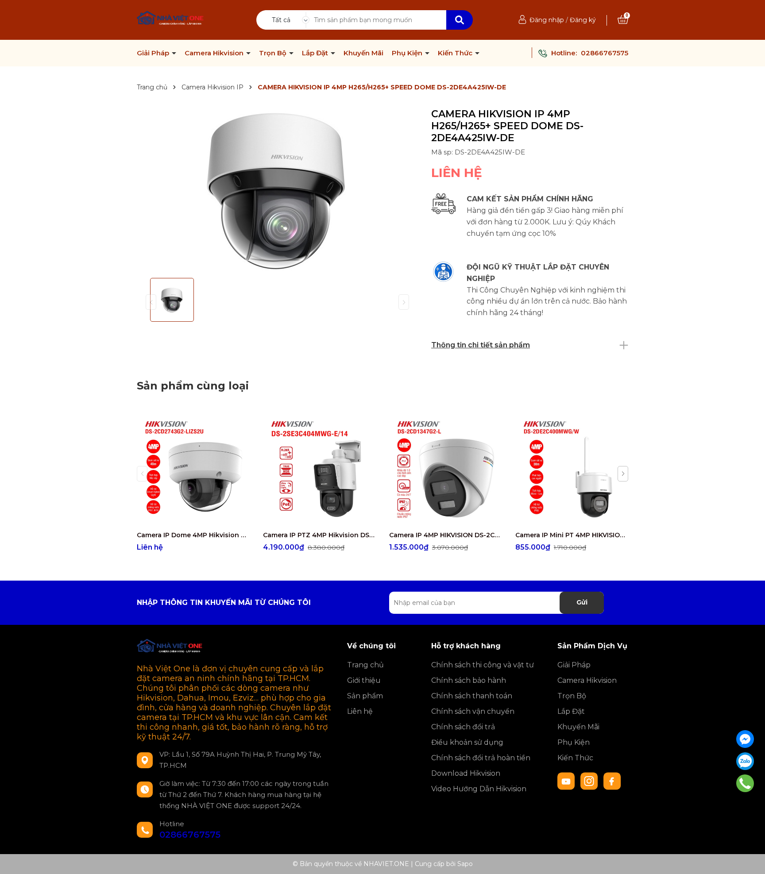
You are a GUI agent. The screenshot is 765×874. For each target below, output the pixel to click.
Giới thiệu (364, 680)
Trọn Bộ (273, 53)
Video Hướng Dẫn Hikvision (478, 789)
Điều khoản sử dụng (467, 742)
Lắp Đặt (316, 53)
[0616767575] (744, 783)
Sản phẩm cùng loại (193, 385)
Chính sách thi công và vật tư (482, 665)
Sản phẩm (365, 696)
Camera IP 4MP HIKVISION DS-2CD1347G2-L (445, 535)
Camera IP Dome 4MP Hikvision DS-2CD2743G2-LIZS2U (193, 535)
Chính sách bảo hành (468, 680)
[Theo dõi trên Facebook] (612, 781)
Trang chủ (365, 665)
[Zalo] (745, 761)
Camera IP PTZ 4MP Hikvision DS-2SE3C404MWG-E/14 (319, 535)
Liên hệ (360, 711)
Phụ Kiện (408, 53)
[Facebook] (745, 739)
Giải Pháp (154, 53)
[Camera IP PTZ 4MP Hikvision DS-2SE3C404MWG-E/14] (319, 469)
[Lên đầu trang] (749, 858)
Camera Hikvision (215, 53)
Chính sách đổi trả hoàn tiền (480, 758)
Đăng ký (583, 20)
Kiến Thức (456, 53)
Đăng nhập (546, 20)
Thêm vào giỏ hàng (325, 518)
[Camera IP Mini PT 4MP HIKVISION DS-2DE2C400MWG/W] (571, 469)
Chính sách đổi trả (463, 727)
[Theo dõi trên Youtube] (567, 781)
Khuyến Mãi (363, 53)
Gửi (581, 602)
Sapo (465, 864)
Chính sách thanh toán (471, 696)
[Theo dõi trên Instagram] (590, 781)
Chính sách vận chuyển (472, 711)
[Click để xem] (277, 189)
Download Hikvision (465, 773)
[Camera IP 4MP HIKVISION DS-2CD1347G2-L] (445, 469)
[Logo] (171, 19)
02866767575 (604, 53)
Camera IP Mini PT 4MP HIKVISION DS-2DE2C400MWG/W (571, 535)
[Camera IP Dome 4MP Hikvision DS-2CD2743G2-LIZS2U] (193, 469)
